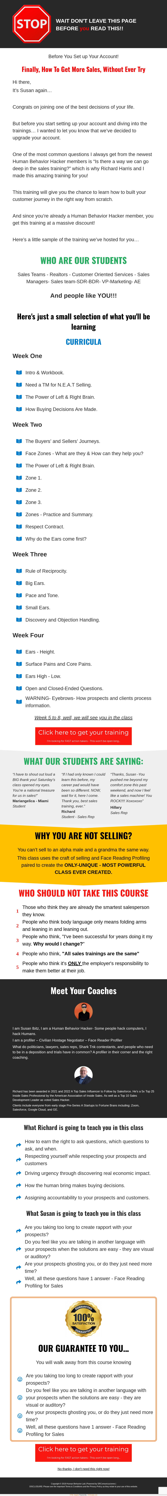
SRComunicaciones (106, 1484)
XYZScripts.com (92, 1495)
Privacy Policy (96, 1487)
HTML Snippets (74, 1495)
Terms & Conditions (74, 1487)
